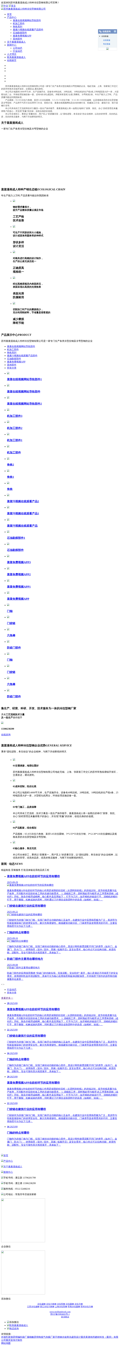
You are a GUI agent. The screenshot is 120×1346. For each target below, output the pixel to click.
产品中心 (11, 17)
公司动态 (17, 48)
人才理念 (11, 54)
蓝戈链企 (65, 1317)
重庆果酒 (85, 1337)
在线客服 (106, 40)
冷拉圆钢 (70, 1304)
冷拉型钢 (61, 1304)
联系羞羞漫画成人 (16, 57)
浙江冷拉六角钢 (47, 1307)
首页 (9, 14)
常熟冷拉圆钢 (74, 1307)
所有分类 (11, 368)
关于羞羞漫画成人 (16, 42)
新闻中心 (11, 45)
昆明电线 (38, 1337)
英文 (13, 6)
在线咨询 (6, 734)
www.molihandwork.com (60, 1312)
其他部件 (17, 39)
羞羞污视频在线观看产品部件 (28, 29)
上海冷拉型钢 (61, 1307)
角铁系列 (17, 26)
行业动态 (17, 51)
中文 (6, 6)
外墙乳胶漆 (7, 1337)
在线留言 (11, 60)
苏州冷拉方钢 (87, 1307)
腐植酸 (30, 1337)
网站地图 (6, 1343)
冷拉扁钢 (41, 1304)
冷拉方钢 (78, 1304)
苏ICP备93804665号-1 (60, 1314)
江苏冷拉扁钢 (33, 1307)
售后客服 (106, 44)
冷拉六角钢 (51, 1304)
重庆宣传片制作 (14, 1340)
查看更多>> (7, 998)
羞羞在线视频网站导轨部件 (27, 20)
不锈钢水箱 (61, 1337)
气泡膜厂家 (49, 1337)
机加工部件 (19, 23)
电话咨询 (14, 1328)
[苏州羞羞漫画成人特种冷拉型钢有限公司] (23, 9)
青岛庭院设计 (74, 1337)
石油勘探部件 (20, 32)
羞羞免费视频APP (22, 35)
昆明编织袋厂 (20, 1337)
